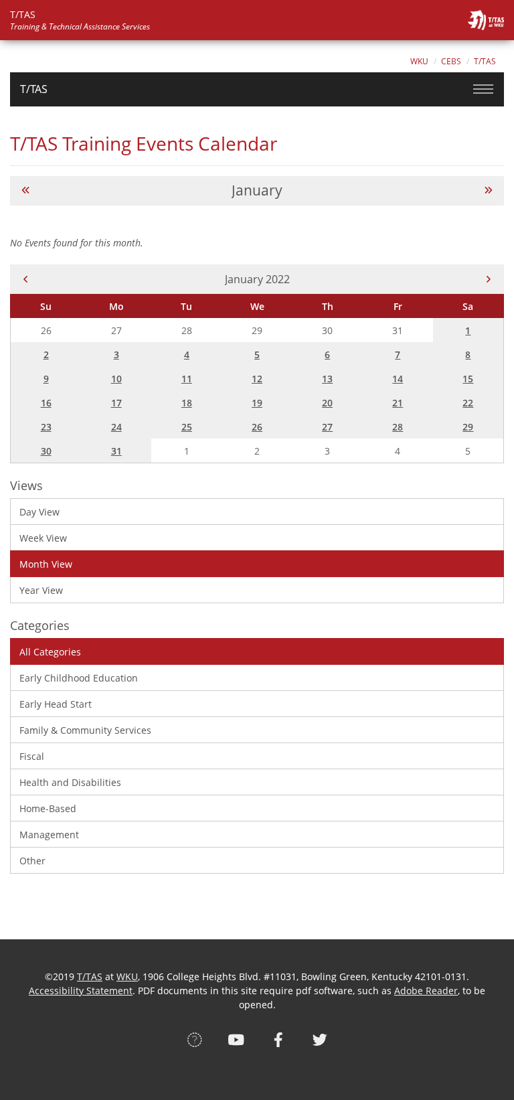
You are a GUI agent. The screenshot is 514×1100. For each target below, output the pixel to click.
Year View (41, 590)
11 (186, 378)
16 (46, 402)
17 (116, 402)
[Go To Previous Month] (25, 190)
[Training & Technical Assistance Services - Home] (486, 20)
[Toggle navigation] (483, 89)
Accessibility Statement (81, 990)
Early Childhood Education (78, 678)
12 (257, 378)
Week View (43, 538)
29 (467, 426)
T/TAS (485, 61)
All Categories (50, 651)
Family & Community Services (85, 730)
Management (49, 834)
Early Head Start (55, 704)
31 (116, 451)
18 (186, 402)
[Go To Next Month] (488, 190)
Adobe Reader (426, 990)
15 (467, 378)
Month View (45, 564)
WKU (419, 61)
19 (257, 402)
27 (327, 426)
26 (257, 426)
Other (32, 860)
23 (46, 426)
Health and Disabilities (70, 782)
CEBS (451, 61)
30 (46, 451)
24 (116, 426)
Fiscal (31, 756)
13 (327, 378)
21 (397, 402)
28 (397, 426)
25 (186, 426)
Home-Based (47, 808)
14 (397, 378)
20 (327, 402)
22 (467, 402)
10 (116, 378)
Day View (39, 511)
